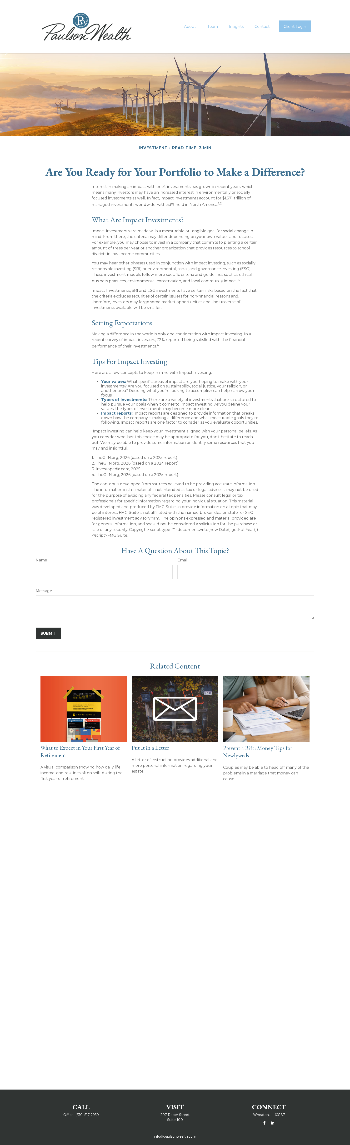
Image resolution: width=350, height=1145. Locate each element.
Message (44, 591)
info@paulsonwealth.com (175, 1136)
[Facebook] (264, 1123)
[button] (190, 26)
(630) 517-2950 (87, 1115)
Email (182, 560)
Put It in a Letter (150, 747)
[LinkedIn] (273, 1123)
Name (41, 560)
